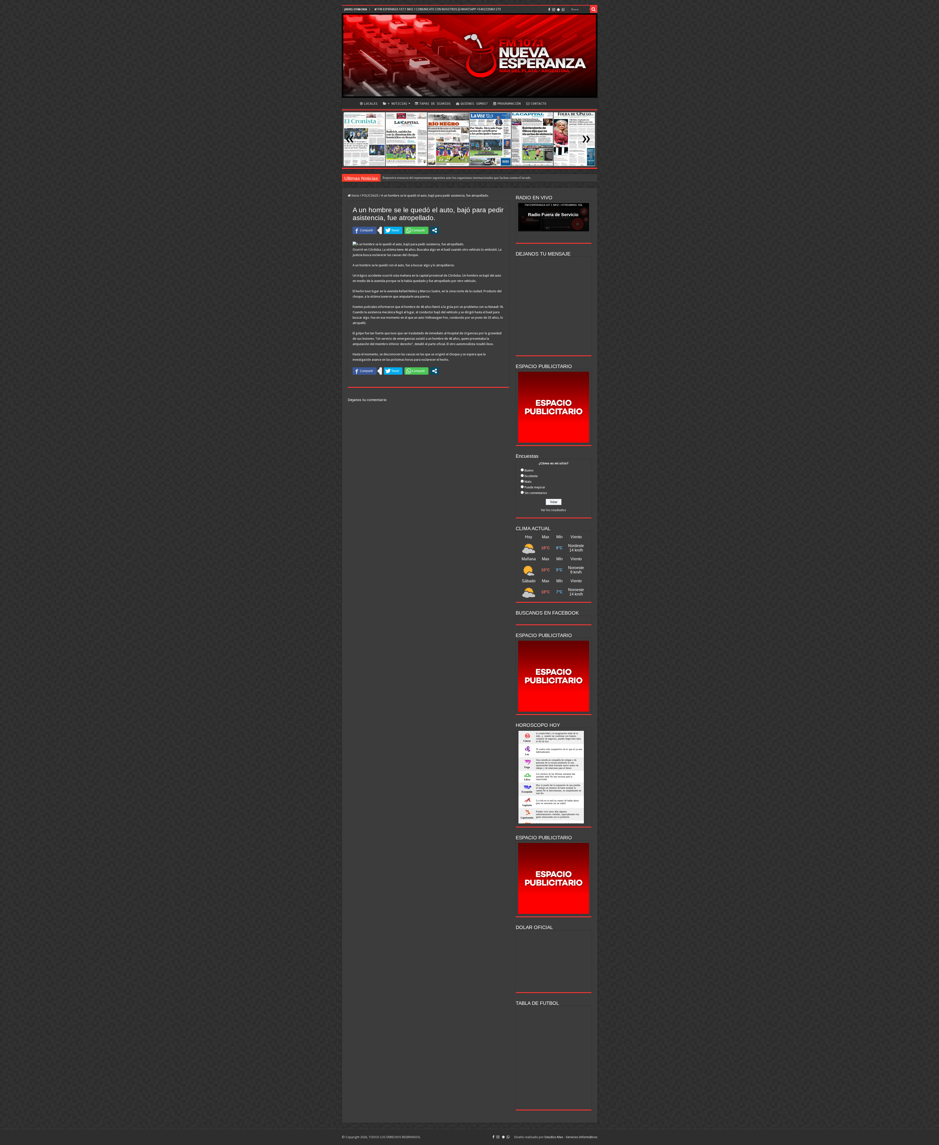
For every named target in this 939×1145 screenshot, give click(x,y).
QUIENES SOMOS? (474, 103)
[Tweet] (393, 230)
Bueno (529, 470)
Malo (528, 481)
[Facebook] (549, 9)
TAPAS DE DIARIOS (435, 103)
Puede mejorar (535, 487)
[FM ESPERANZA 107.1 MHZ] (469, 55)
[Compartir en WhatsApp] (416, 230)
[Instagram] (554, 9)
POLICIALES (370, 195)
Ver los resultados (553, 510)
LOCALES (371, 103)
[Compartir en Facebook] (365, 230)
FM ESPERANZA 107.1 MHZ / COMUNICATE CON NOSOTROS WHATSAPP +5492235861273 (439, 9)
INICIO (350, 103)
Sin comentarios (536, 493)
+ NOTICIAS (397, 103)
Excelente (531, 476)
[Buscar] (593, 9)
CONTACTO (538, 103)
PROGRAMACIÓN (509, 103)
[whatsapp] (563, 9)
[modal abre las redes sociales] (434, 230)
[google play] (558, 9)
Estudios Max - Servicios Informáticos (571, 1137)
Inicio (355, 195)
